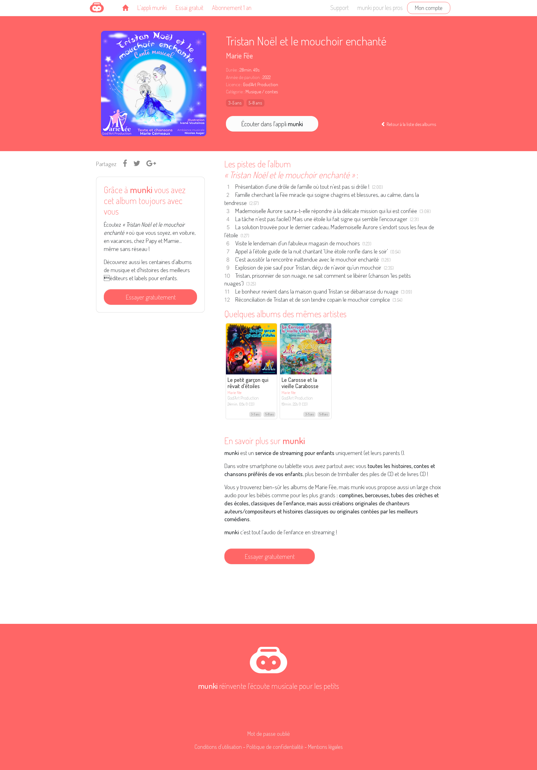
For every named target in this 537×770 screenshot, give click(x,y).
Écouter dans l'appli (272, 124)
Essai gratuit (189, 7)
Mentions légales (325, 746)
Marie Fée (239, 55)
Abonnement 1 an (231, 7)
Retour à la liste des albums (411, 124)
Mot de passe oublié (268, 733)
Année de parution (243, 77)
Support (339, 7)
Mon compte (429, 8)
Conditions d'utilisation (218, 746)
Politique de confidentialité (274, 746)
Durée (231, 69)
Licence (233, 84)
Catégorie (234, 91)
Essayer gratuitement (151, 297)
